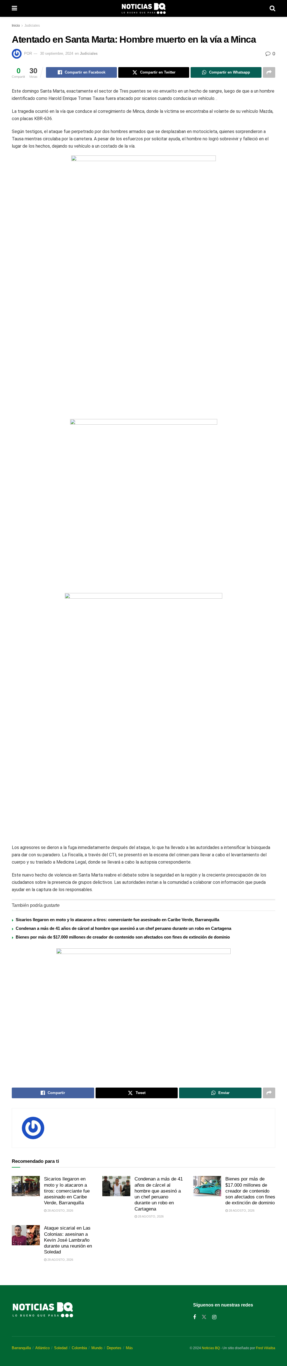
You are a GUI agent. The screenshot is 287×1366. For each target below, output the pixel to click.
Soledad (60, 1348)
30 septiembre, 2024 (56, 53)
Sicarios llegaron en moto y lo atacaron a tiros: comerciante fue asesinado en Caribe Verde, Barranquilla (117, 919)
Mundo (96, 1348)
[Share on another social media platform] (269, 72)
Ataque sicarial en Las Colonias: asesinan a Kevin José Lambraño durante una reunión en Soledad (68, 1240)
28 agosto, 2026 (60, 1210)
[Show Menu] (14, 8)
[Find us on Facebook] (194, 1317)
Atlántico (42, 1348)
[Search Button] (272, 8)
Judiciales (32, 26)
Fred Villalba (265, 1348)
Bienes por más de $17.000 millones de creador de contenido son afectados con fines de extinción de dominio (123, 937)
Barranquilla (21, 1348)
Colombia (79, 1348)
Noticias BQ (211, 1348)
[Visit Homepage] (143, 8)
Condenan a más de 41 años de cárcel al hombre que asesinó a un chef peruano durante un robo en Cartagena (123, 928)
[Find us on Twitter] (204, 1317)
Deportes (114, 1348)
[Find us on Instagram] (214, 1317)
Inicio (16, 26)
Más (129, 1348)
